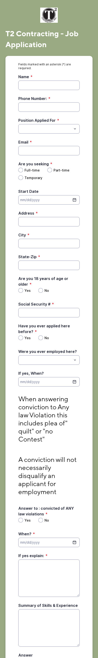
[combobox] (49, 129)
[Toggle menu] (75, 129)
